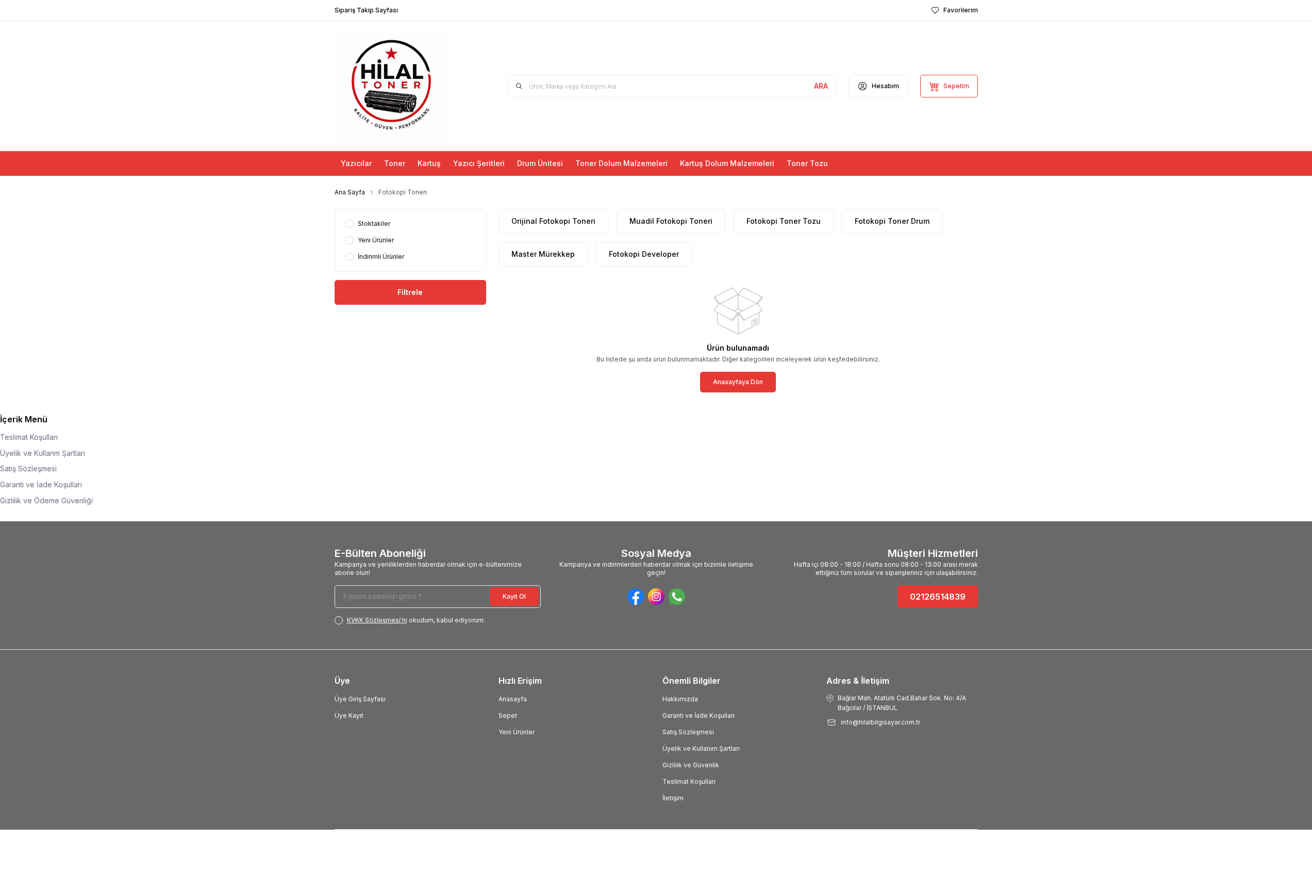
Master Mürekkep (543, 254)
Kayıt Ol (514, 596)
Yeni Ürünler (517, 732)
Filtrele (410, 292)
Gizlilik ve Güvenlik (690, 765)
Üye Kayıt (349, 715)
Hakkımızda (680, 699)
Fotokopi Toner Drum (892, 221)
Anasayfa (513, 699)
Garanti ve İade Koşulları (41, 484)
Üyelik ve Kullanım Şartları (701, 748)
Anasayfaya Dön (738, 382)
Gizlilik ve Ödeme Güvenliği (46, 500)
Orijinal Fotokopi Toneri (553, 221)
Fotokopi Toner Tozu (783, 221)
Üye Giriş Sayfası (360, 699)
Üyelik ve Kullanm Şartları (42, 453)
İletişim (673, 798)
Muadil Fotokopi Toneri (670, 221)
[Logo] (391, 86)
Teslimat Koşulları (29, 437)
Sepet (508, 715)
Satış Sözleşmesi (28, 468)
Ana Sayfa (350, 192)
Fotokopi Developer (644, 254)
